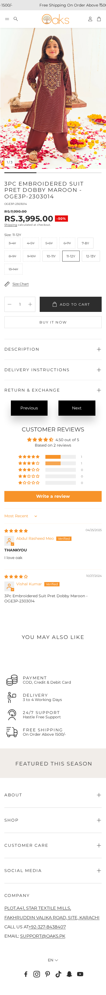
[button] (7, 19)
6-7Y (67, 243)
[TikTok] (58, 974)
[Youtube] (80, 974)
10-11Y (51, 256)
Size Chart (21, 284)
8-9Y (12, 256)
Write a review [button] (53, 496)
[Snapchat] (69, 974)
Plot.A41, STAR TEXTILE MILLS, (37, 908)
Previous (29, 408)
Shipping (10, 225)
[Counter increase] (30, 304)
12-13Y (91, 256)
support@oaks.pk (42, 936)
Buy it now (53, 322)
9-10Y (31, 256)
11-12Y (71, 256)
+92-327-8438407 (47, 926)
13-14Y (13, 269)
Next (77, 408)
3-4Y (12, 243)
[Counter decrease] (9, 304)
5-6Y (49, 243)
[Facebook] (26, 974)
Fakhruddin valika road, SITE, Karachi (51, 917)
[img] (16, 530)
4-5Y (31, 243)
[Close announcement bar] (100, 4)
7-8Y (85, 243)
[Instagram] (36, 974)
